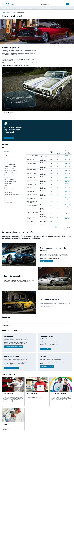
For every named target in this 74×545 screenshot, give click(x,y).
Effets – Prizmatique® (9, 188)
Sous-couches (8, 200)
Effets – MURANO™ (9, 183)
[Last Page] (70, 227)
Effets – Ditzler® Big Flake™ (11, 172)
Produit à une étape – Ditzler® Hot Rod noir (13, 195)
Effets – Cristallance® (9, 168)
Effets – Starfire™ (8, 192)
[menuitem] (4, 8)
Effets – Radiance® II (9, 190)
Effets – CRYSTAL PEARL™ (10, 170)
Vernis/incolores (8, 202)
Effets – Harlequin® (9, 177)
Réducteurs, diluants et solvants (12, 197)
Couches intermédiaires (10, 164)
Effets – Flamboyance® (10, 175)
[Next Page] (68, 227)
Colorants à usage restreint (11, 162)
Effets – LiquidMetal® (9, 179)
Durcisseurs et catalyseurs (10, 166)
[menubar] (32, 8)
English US (67, 155)
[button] (37, 322)
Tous (6, 155)
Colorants (7, 159)
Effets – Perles (8, 185)
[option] (13, 155)
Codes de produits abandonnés (11, 157)
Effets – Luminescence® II (10, 181)
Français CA (67, 157)
